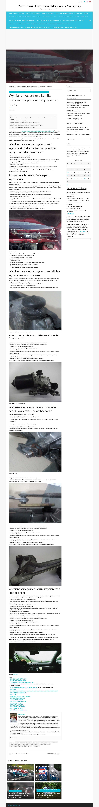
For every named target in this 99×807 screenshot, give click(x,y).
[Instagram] (15, 738)
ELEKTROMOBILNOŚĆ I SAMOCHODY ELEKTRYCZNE (24, 687)
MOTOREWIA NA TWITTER (17, 708)
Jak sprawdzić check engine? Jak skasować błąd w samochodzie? (18, 794)
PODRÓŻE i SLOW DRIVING (33, 13)
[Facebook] (13, 738)
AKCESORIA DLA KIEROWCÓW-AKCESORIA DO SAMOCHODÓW (72, 13)
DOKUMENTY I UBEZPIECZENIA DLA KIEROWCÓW (21, 20)
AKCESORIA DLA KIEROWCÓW (18, 701)
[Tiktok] (12, 738)
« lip (67, 184)
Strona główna (12, 86)
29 (85, 178)
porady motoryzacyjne (15, 745)
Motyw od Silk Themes (14, 805)
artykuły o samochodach (21, 742)
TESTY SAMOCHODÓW (16, 699)
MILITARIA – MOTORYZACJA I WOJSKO (69, 16)
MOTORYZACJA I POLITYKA (50, 16)
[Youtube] (10, 738)
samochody (36, 745)
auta (30, 742)
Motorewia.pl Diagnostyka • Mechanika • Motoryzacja (49, 6)
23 (88, 175)
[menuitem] (16, 13)
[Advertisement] (49, 39)
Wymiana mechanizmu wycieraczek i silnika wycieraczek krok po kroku (25, 122)
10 (67, 172)
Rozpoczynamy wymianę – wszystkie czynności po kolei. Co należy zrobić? (27, 124)
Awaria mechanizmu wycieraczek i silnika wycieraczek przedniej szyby (38, 130)
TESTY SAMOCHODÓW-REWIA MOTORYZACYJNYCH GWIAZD (24, 16)
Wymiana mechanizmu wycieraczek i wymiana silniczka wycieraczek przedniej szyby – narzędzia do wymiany (31, 118)
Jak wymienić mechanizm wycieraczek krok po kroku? (45, 742)
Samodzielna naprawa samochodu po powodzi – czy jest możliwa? (48, 794)
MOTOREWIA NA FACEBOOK (17, 706)
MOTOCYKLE (84, 16)
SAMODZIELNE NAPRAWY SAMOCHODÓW (21, 684)
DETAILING (11, 24)
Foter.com (15, 674)
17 (67, 175)
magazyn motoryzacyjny (15, 744)
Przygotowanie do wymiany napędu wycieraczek (20, 121)
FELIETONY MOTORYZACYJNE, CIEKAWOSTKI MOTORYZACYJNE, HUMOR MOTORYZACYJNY (60, 20)
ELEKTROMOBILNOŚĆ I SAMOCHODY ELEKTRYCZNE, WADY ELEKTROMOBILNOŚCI (30, 27)
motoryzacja (34, 744)
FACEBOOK (71, 213)
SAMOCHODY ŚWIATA (47, 13)
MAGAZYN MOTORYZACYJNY (16, 13)
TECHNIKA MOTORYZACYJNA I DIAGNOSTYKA (65, 27)
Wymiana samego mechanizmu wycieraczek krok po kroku (22, 127)
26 (74, 178)
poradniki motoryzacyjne (44, 744)
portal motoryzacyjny (26, 745)
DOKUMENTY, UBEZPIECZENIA (18, 692)
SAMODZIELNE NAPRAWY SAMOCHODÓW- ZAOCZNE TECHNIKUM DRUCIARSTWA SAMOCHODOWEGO (43, 24)
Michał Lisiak (26, 744)
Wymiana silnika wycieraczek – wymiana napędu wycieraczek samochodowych (26, 125)
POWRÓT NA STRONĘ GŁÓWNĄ (18, 678)
